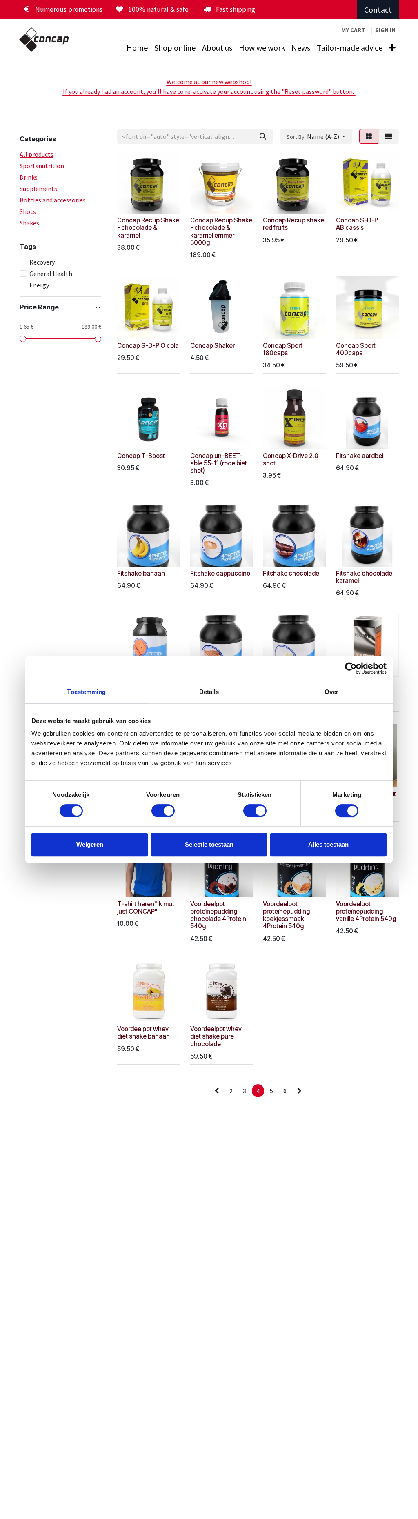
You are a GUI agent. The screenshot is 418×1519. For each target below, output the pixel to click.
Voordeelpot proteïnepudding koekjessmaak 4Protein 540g (286, 915)
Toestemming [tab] (86, 691)
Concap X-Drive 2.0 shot (290, 459)
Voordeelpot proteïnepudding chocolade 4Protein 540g (218, 915)
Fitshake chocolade (291, 573)
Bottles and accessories (53, 200)
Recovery (42, 262)
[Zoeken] (263, 136)
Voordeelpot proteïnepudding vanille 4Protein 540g (366, 911)
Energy (39, 285)
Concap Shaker (212, 345)
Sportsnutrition (42, 166)
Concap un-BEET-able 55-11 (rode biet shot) (218, 463)
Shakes (29, 223)
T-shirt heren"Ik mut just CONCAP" (145, 907)
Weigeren (89, 844)
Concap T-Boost (141, 456)
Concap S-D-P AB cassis (357, 223)
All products (36, 154)
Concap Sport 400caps (356, 349)
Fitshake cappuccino (220, 573)
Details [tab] (209, 691)
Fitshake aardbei (359, 456)
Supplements (38, 189)
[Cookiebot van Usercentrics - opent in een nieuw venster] (351, 668)
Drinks (29, 177)
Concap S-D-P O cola (148, 345)
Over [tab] (331, 691)
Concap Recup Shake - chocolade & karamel (148, 227)
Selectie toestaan (209, 844)
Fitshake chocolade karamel (364, 577)
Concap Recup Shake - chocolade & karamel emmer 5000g (221, 231)
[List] (388, 136)
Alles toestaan (328, 844)
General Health (50, 273)
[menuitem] (137, 47)
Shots (28, 211)
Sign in (385, 30)
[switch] (163, 810)
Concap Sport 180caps (282, 349)
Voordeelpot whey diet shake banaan (143, 1032)
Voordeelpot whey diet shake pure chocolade (216, 1036)
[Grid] (369, 136)
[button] (316, 136)
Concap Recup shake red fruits (293, 223)
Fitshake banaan (141, 573)
